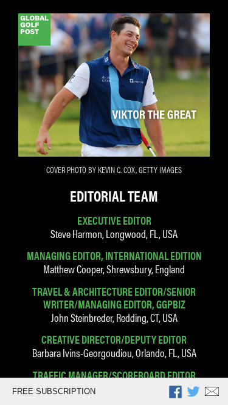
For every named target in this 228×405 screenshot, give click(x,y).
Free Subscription (53, 391)
